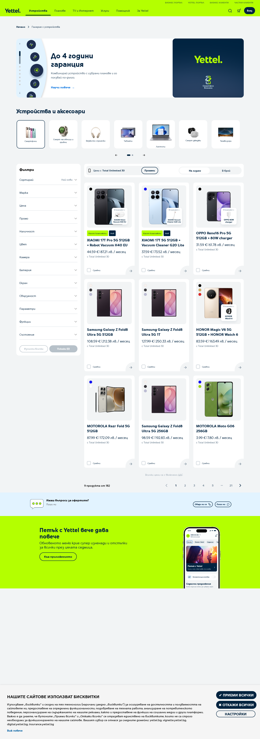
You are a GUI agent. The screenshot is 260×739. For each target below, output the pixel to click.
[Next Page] (240, 485)
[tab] (38, 11)
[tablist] (88, 11)
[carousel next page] (144, 155)
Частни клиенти (243, 2)
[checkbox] (89, 270)
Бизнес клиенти (219, 2)
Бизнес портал (173, 2)
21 (231, 485)
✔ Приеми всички (236, 695)
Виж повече (14, 730)
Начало (20, 26)
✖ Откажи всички (236, 705)
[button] (48, 180)
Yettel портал (196, 2)
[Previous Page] (166, 485)
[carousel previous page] (116, 155)
